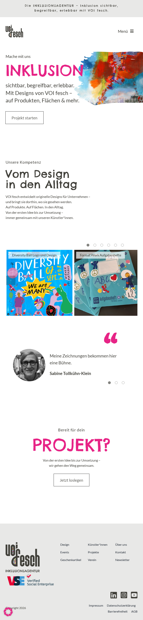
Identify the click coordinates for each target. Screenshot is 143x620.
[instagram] (124, 595)
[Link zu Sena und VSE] (30, 579)
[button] (88, 245)
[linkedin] (113, 595)
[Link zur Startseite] (30, 557)
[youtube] (134, 595)
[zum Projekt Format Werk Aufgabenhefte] (107, 283)
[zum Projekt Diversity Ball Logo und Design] (39, 283)
